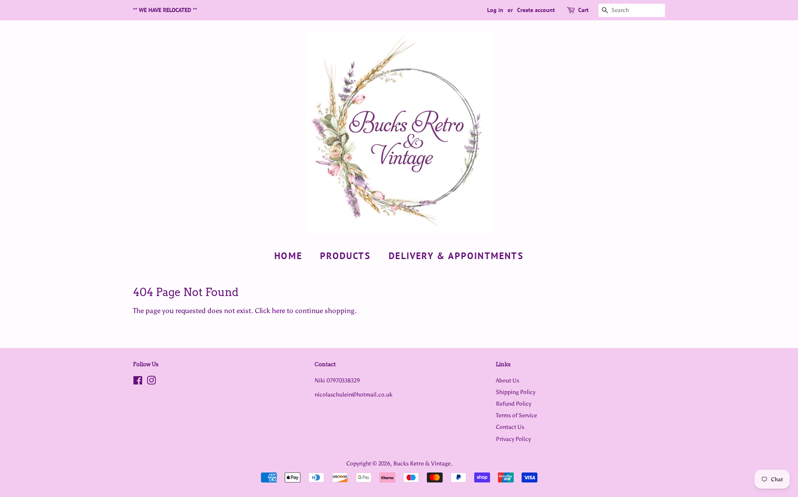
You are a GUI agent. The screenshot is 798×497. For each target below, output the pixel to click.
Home (288, 256)
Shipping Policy (515, 392)
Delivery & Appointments (456, 256)
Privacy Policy (513, 439)
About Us (507, 380)
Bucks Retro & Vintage (422, 463)
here (278, 310)
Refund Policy (513, 403)
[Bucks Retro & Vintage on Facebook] (138, 382)
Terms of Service (516, 415)
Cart (583, 10)
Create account (536, 10)
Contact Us (510, 427)
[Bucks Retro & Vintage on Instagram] (151, 382)
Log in (495, 10)
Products (345, 256)
